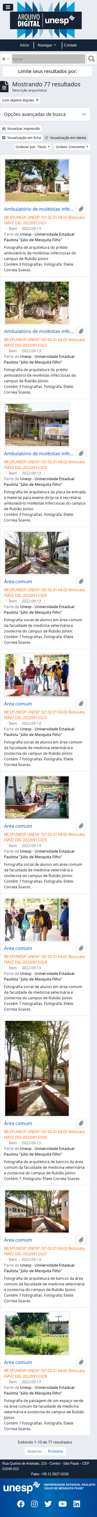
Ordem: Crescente (70, 147)
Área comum (18, 581)
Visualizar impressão (23, 128)
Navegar (45, 45)
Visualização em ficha (23, 137)
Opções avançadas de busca (35, 114)
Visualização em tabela (67, 137)
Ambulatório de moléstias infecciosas (39, 209)
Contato (70, 45)
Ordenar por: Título (31, 147)
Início (24, 45)
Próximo (55, 1451)
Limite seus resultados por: (47, 71)
